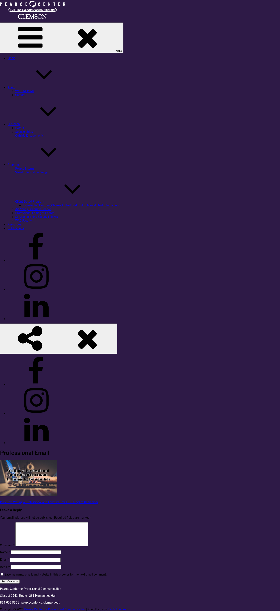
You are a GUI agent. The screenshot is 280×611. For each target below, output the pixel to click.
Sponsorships (24, 131)
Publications (16, 228)
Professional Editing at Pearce (34, 213)
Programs (14, 164)
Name (5, 552)
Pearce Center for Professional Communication (54, 609)
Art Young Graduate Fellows (33, 209)
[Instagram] (36, 289)
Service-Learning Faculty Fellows (36, 216)
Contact (20, 95)
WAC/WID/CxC (24, 91)
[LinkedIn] (36, 318)
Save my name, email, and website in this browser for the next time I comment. (56, 574)
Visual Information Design (32, 172)
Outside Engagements (29, 135)
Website (5, 567)
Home (11, 58)
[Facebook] (36, 260)
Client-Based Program (29, 201)
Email (4, 559)
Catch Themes (116, 609)
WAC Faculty (23, 220)
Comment (7, 545)
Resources (14, 224)
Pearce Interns (24, 168)
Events (19, 128)
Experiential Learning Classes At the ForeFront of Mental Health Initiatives (71, 205)
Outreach (14, 124)
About (11, 87)
